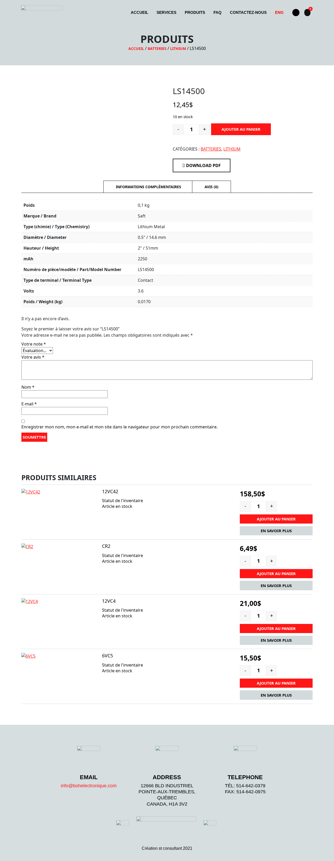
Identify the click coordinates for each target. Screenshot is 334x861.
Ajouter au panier (241, 129)
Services (166, 12)
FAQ (217, 12)
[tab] (148, 187)
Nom (27, 387)
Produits (195, 12)
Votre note (33, 344)
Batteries (157, 48)
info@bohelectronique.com (89, 785)
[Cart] (307, 12)
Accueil (139, 12)
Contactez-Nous (248, 12)
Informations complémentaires (148, 186)
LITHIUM (178, 48)
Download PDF (203, 165)
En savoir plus (276, 530)
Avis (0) (211, 186)
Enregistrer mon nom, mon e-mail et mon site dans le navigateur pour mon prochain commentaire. (119, 427)
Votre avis (32, 357)
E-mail (29, 404)
